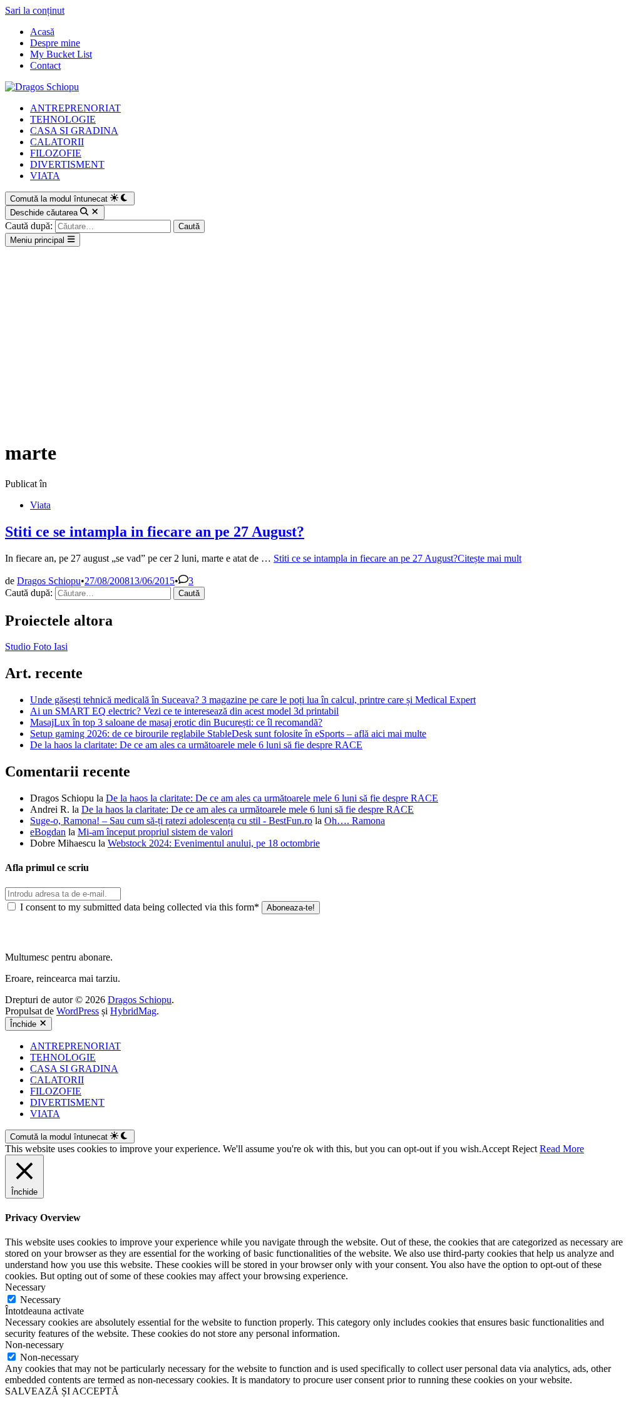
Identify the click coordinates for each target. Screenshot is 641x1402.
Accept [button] (495, 1148)
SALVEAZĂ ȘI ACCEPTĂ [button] (62, 1391)
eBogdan (48, 832)
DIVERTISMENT (67, 164)
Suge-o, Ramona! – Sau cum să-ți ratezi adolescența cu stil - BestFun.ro (171, 820)
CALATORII (57, 142)
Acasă (42, 31)
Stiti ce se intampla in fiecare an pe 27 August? (154, 531)
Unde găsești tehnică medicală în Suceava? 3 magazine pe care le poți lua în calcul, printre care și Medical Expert (253, 699)
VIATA (45, 175)
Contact (45, 65)
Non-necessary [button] (34, 1344)
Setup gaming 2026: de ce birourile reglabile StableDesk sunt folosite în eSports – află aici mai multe (228, 733)
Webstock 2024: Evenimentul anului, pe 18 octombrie (214, 843)
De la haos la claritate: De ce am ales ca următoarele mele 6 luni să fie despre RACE (196, 745)
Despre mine (55, 43)
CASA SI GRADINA (74, 130)
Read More (562, 1148)
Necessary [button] (25, 1287)
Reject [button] (524, 1148)
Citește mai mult (397, 558)
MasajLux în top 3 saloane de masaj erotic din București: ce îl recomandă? (176, 722)
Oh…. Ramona (354, 820)
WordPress (77, 1011)
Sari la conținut (34, 10)
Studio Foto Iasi (36, 646)
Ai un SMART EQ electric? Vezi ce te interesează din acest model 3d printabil (184, 711)
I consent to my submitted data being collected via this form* (140, 907)
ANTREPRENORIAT (75, 108)
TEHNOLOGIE (63, 119)
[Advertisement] (320, 340)
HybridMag (133, 1011)
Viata (40, 505)
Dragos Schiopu (49, 580)
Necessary (40, 1299)
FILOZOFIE (55, 153)
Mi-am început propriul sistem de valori (155, 832)
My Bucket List (61, 54)
